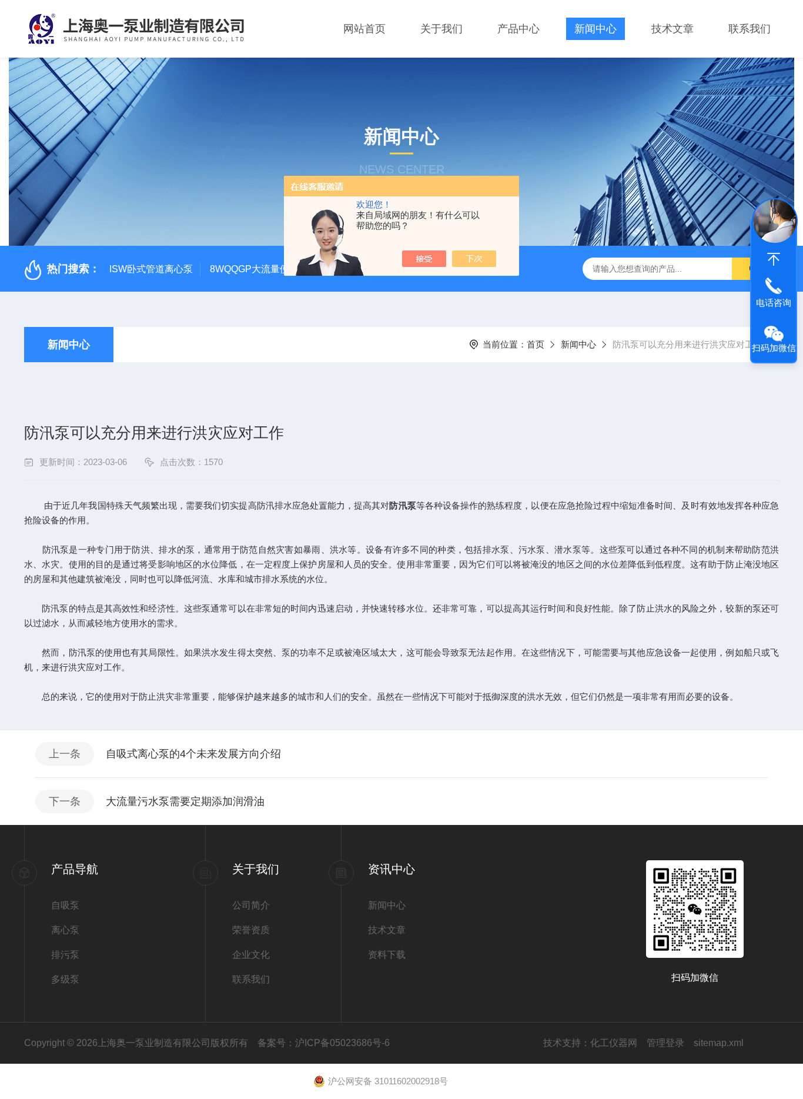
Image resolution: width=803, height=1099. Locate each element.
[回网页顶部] (773, 259)
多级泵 (65, 979)
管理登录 (665, 1043)
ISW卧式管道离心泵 (151, 269)
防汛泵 (402, 505)
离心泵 (65, 930)
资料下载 (387, 955)
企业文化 (251, 955)
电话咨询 (773, 303)
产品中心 (518, 29)
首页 (535, 344)
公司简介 (251, 905)
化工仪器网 (613, 1043)
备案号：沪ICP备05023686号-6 (323, 1043)
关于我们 (441, 29)
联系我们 (749, 29)
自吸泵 (65, 905)
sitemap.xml (719, 1043)
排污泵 (65, 955)
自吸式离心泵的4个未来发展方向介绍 (193, 754)
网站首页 (364, 29)
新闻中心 (595, 29)
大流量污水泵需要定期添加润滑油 (185, 801)
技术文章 (672, 29)
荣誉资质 (251, 930)
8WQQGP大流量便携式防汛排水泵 (282, 269)
